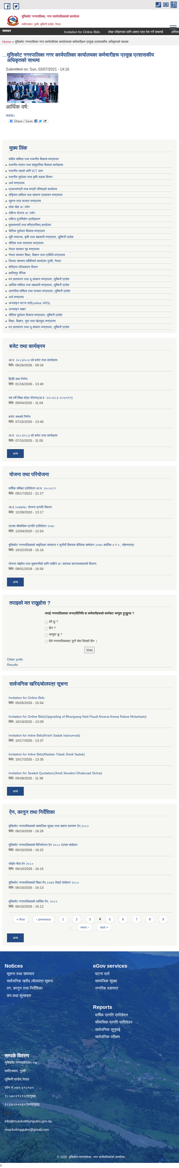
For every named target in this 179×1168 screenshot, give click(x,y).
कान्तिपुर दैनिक (17, 273)
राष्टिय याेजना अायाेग (22, 213)
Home (6, 42)
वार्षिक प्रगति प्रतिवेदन (111, 1015)
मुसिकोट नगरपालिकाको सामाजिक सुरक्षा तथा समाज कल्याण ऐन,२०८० (49, 826)
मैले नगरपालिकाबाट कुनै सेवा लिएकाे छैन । (73, 641)
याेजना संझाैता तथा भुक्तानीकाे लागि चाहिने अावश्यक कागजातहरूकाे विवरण (52, 563)
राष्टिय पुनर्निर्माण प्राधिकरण (24, 219)
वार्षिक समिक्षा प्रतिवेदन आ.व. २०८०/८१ (32, 488)
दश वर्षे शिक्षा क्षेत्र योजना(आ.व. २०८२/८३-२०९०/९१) (41, 398)
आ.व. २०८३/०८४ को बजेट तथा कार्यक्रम (33, 360)
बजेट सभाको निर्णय (20, 416)
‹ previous (43, 919)
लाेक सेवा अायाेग (19, 207)
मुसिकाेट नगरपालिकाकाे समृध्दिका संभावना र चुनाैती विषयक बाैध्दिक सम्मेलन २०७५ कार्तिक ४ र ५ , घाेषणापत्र (71, 545)
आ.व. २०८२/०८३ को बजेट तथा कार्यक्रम (33, 435)
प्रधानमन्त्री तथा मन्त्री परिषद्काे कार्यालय (33, 189)
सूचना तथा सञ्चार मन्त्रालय (25, 201)
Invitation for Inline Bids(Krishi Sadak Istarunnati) (44, 735)
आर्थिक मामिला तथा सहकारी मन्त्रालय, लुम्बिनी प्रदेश (39, 285)
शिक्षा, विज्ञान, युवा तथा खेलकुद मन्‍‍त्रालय (32, 321)
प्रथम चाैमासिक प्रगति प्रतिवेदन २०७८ (32, 526)
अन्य (15, 453)
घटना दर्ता (102, 974)
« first (21, 919)
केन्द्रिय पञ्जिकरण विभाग (23, 267)
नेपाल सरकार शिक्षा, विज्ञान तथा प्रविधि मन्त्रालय (37, 255)
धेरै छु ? (53, 621)
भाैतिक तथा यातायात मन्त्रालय (26, 243)
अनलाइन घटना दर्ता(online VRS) (29, 303)
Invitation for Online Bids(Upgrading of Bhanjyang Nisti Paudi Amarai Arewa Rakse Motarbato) (78, 716)
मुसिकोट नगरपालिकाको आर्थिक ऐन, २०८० (33, 901)
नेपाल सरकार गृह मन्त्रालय (24, 249)
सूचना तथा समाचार (20, 974)
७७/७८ (10, 115)
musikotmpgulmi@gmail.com (27, 1129)
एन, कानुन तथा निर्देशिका (25, 988)
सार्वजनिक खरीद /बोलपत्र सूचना (30, 981)
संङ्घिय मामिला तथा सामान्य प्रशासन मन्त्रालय (35, 195)
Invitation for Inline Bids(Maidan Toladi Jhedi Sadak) (47, 754)
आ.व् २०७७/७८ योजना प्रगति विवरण (30, 507)
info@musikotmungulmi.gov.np (28, 1121)
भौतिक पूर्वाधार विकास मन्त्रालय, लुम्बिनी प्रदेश (35, 315)
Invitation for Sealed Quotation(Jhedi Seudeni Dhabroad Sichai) (55, 773)
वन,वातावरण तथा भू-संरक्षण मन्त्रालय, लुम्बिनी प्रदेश (39, 279)
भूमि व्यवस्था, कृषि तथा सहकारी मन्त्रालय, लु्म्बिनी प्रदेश (41, 237)
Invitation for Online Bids (72, 32)
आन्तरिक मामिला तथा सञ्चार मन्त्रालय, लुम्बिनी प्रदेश (39, 291)
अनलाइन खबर (17, 309)
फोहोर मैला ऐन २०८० (21, 863)
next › (84, 927)
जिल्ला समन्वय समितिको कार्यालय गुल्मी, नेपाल (35, 261)
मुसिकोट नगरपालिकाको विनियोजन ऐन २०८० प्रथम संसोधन (43, 845)
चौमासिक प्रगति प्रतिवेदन (113, 1022)
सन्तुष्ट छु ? (55, 634)
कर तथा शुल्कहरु (19, 995)
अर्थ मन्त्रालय (16, 183)
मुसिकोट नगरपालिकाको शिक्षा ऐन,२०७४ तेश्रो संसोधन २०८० (44, 882)
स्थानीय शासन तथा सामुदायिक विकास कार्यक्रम (36, 165)
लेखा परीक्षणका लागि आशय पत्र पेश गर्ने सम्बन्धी (125, 32)
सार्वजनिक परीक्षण (107, 1037)
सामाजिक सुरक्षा (106, 981)
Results (12, 664)
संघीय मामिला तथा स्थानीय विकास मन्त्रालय (34, 159)
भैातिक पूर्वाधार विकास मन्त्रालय (27, 231)
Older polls (15, 659)
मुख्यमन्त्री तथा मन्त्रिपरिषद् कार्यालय (30, 225)
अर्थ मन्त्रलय (16, 297)
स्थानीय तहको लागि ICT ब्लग (26, 171)
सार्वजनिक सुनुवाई (107, 1029)
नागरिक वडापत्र (106, 988)
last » (104, 927)
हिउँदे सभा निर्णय (18, 379)
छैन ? (52, 628)
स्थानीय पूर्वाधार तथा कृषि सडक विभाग (30, 177)
